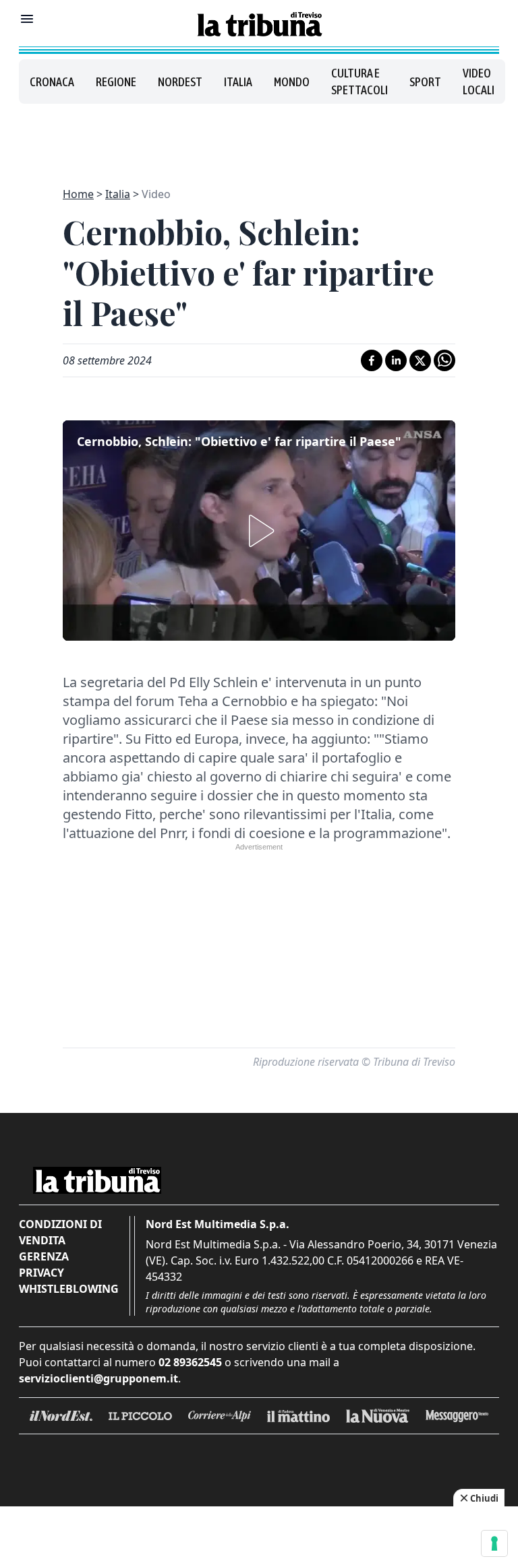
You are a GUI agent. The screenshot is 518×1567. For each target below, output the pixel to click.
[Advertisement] (259, 137)
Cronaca (52, 82)
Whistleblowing (69, 1288)
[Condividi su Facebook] (371, 360)
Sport (425, 82)
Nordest (180, 82)
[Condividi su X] (420, 360)
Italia (238, 82)
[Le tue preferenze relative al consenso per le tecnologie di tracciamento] (494, 1543)
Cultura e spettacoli (359, 81)
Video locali (478, 81)
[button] (259, 531)
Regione (116, 82)
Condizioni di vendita (60, 1232)
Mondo (292, 82)
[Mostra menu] (27, 19)
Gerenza (44, 1256)
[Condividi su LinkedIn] (396, 360)
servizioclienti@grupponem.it (98, 1378)
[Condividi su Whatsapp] (444, 360)
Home (78, 194)
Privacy (41, 1272)
